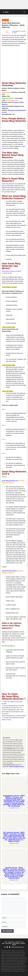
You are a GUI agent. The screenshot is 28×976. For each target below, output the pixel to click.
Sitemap (14, 944)
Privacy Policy (8, 943)
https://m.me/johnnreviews (16, 766)
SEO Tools (5, 20)
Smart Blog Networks (8, 183)
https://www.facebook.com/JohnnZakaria (14, 715)
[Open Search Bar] (24, 11)
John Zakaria (6, 737)
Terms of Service (16, 943)
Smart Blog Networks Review (10, 37)
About (3, 943)
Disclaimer (23, 943)
